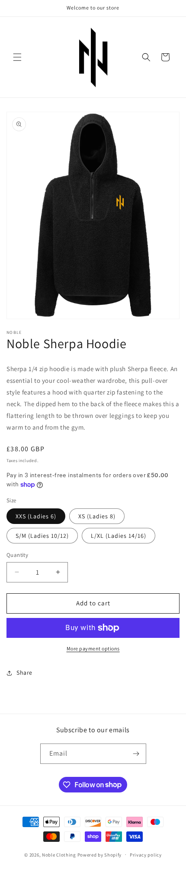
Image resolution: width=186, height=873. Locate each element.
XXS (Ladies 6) (36, 516)
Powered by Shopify (99, 854)
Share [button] (24, 672)
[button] (17, 57)
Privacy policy (146, 855)
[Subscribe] (136, 754)
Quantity (17, 555)
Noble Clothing (59, 854)
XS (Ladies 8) (96, 516)
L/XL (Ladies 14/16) (118, 536)
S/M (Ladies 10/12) (42, 536)
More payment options (93, 648)
